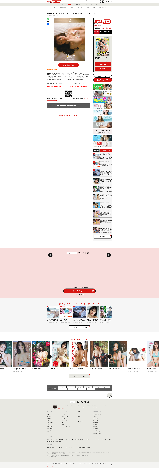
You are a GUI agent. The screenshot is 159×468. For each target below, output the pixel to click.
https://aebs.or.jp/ (61, 408)
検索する (99, 1)
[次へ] (109, 357)
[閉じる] (111, 465)
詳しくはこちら (50, 466)
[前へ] (50, 357)
